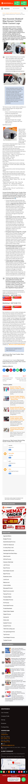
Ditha (10, 469)
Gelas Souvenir (6, 556)
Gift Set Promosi (7, 559)
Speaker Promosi (7, 623)
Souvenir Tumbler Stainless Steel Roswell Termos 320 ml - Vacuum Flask (17, 398)
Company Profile (5, 716)
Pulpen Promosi (7, 614)
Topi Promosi (6, 634)
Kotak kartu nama (7, 576)
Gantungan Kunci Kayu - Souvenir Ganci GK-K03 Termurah (20, 379)
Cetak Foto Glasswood (8, 544)
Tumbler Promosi (7, 640)
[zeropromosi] (7, 3)
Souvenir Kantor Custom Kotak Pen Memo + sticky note (17, 670)
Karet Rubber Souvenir (8, 570)
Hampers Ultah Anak (8, 562)
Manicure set (6, 582)
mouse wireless (7, 585)
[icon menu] (2, 8)
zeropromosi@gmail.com (7, 745)
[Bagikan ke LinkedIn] (14, 370)
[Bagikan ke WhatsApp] (17, 370)
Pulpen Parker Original (8, 611)
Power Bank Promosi (8, 605)
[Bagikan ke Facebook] (4, 370)
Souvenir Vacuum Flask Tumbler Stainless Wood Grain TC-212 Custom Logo (17, 418)
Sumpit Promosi (7, 625)
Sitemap (3, 719)
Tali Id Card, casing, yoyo (9, 628)
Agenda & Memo (7, 536)
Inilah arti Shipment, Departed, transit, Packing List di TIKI (18, 693)
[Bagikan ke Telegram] (24, 370)
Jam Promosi (6, 565)
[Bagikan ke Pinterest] (10, 370)
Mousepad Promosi (8, 588)
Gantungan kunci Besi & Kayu (10, 553)
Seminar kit (6, 617)
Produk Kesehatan (7, 608)
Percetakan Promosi (8, 599)
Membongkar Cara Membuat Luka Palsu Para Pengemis (18, 659)
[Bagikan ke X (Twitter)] (7, 370)
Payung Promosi (7, 594)
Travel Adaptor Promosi (9, 637)
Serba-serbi (6, 620)
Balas (10, 449)
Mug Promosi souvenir (8, 591)
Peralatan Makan (7, 597)
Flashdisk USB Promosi (8, 550)
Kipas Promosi (6, 573)
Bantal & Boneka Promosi (9, 541)
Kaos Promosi (6, 568)
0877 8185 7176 (5, 741)
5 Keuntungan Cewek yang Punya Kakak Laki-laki (8, 379)
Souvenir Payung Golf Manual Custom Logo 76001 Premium (18, 681)
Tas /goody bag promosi (9, 631)
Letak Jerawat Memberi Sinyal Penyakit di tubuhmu (18, 649)
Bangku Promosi (7, 539)
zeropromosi (4, 734)
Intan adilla (11, 453)
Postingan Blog (5, 727)
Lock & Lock (6, 579)
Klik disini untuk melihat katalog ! (17, 344)
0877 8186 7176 (5, 738)
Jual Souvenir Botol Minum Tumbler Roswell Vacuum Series (17, 429)
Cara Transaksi (4, 712)
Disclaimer (3, 723)
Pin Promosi (6, 602)
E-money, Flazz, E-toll (8, 547)
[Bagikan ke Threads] (20, 370)
